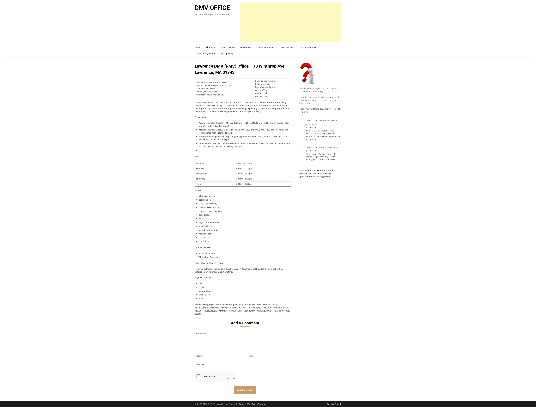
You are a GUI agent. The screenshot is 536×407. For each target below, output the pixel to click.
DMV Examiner (287, 47)
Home (197, 47)
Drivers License (228, 47)
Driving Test (246, 47)
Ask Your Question (206, 53)
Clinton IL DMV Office (328, 147)
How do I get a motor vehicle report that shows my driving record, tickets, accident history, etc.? (319, 100)
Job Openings (227, 53)
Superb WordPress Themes (252, 404)
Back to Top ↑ (334, 404)
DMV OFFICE (212, 7)
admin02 (310, 120)
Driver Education (266, 47)
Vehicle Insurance (307, 47)
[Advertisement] (290, 22)
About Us (210, 47)
